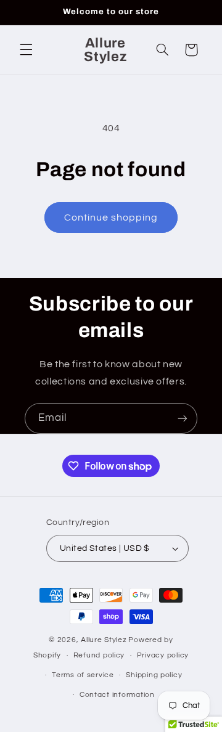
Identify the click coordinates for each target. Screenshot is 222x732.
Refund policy (99, 655)
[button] (26, 50)
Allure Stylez (104, 639)
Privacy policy (163, 655)
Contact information (117, 694)
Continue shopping (111, 217)
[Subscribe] (182, 418)
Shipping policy (154, 675)
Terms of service (83, 675)
